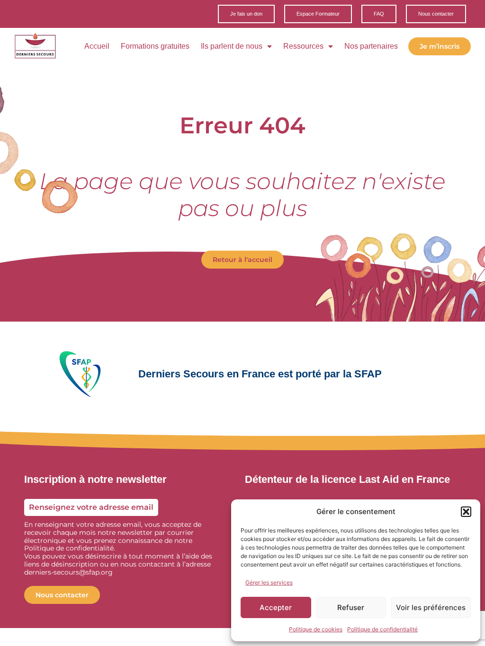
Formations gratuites (155, 46)
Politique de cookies (315, 629)
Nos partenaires (371, 46)
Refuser (350, 607)
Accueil (96, 46)
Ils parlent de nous (231, 46)
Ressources (303, 46)
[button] (466, 511)
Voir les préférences (431, 607)
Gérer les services (269, 582)
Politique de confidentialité (382, 629)
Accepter (276, 607)
